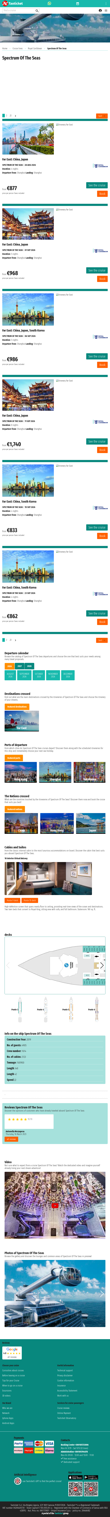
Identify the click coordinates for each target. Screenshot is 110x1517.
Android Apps (8, 1423)
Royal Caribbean (35, 48)
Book (102, 194)
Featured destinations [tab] (17, 706)
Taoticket (59, 1513)
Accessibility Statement (67, 1390)
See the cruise (97, 185)
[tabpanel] (55, 675)
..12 (10, 115)
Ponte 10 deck (30, 900)
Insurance (61, 1385)
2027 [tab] (20, 666)
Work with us (63, 1395)
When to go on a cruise (12, 1385)
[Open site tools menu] (106, 3)
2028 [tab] (29, 666)
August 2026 (10, 675)
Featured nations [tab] (14, 809)
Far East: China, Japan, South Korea (23, 330)
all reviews (11, 1139)
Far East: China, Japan (15, 159)
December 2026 (67, 675)
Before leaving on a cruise (13, 1375)
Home (4, 48)
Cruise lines (18, 48)
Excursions (6, 1390)
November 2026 (53, 675)
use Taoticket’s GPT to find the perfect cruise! (41, 1481)
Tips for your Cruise (10, 1380)
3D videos (6, 1395)
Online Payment (64, 1413)
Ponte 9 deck (12, 900)
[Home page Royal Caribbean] (101, 165)
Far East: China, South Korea (19, 501)
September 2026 (24, 675)
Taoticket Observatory (66, 1418)
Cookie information (65, 1380)
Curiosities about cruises (13, 1370)
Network (5, 1413)
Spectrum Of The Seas (12, 165)
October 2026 (39, 675)
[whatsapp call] (49, 4)
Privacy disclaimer (65, 1375)
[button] (102, 891)
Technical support (65, 1370)
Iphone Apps (7, 1418)
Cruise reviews (63, 1408)
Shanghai (21, 172)
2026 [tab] (9, 666)
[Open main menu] (106, 10)
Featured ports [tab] (13, 758)
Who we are (7, 1408)
